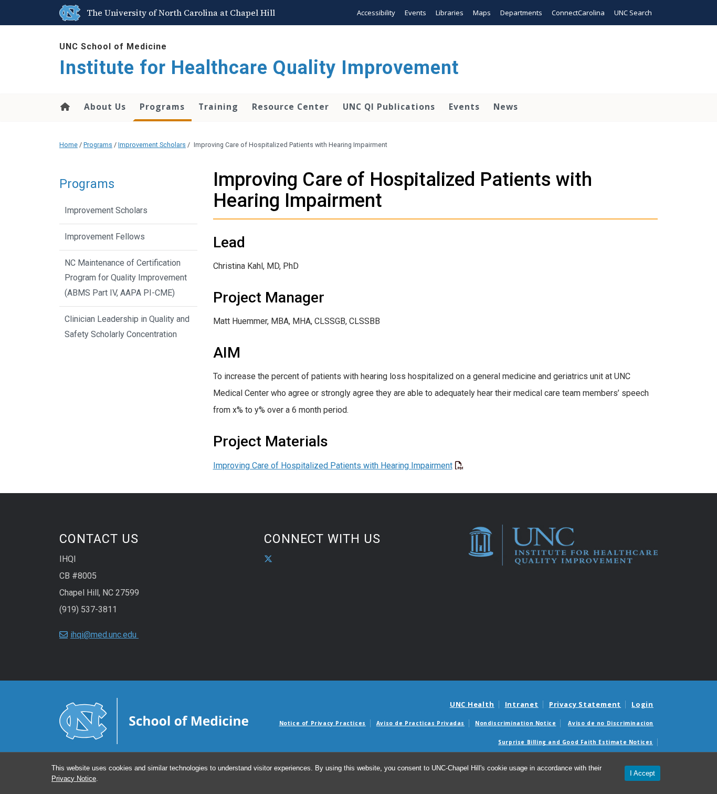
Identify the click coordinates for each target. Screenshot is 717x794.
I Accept (642, 773)
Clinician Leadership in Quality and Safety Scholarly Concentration (127, 326)
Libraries (449, 12)
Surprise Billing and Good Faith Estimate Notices (575, 742)
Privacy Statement (585, 704)
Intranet (522, 704)
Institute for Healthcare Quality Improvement (259, 68)
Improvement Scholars (152, 145)
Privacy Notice (73, 778)
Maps (482, 12)
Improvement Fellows (105, 237)
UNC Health (472, 704)
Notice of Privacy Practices (322, 723)
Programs (162, 106)
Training (218, 106)
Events (415, 12)
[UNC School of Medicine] (153, 720)
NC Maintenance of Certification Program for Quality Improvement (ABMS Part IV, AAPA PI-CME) (126, 278)
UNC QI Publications (389, 106)
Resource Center (290, 106)
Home (64, 106)
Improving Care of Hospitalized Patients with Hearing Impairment (332, 466)
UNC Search (633, 12)
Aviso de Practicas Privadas (420, 723)
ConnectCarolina (578, 12)
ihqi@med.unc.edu (104, 635)
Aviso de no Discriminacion (610, 723)
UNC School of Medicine (113, 46)
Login (642, 704)
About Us (105, 106)
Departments (521, 12)
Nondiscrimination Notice (515, 723)
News (505, 106)
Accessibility (376, 12)
